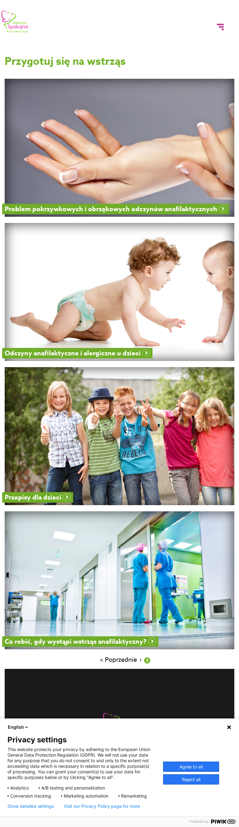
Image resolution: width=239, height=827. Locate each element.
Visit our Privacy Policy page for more (102, 806)
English (16, 727)
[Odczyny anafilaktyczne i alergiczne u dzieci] (119, 292)
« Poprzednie (118, 659)
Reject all (191, 779)
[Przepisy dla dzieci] (119, 436)
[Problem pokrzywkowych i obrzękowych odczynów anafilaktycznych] (119, 148)
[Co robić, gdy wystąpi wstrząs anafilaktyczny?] (119, 580)
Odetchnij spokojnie (15, 21)
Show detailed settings (30, 806)
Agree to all (191, 766)
